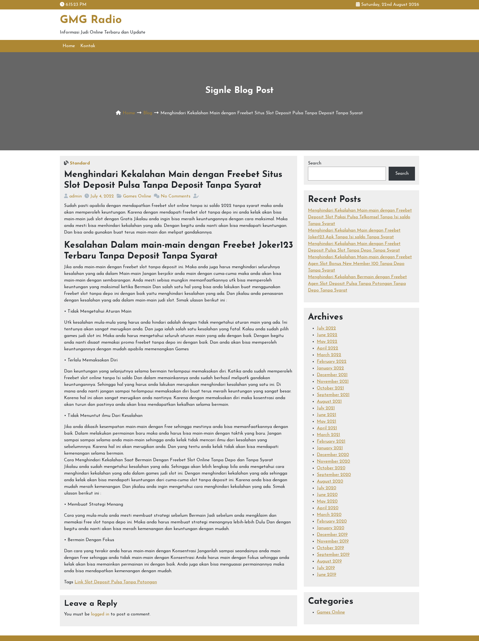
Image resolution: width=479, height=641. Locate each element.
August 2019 (329, 561)
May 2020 (327, 501)
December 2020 (333, 455)
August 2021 (329, 401)
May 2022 (327, 341)
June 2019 (326, 574)
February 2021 (331, 441)
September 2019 (333, 555)
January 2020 (330, 528)
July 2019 (326, 568)
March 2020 (329, 515)
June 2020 (327, 495)
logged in (100, 614)
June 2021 (326, 415)
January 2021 (330, 448)
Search (314, 163)
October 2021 (330, 388)
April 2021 (327, 428)
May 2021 (326, 421)
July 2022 (326, 328)
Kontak (87, 46)
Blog (147, 113)
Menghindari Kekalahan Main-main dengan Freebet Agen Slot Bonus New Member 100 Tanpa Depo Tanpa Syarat (360, 264)
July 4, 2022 (102, 196)
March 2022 (329, 355)
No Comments (175, 196)
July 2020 (326, 488)
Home (69, 46)
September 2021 (333, 395)
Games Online (137, 196)
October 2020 (331, 468)
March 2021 (328, 435)
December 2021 (332, 375)
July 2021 (326, 408)
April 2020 (327, 508)
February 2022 (331, 361)
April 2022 (327, 348)
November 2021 (333, 381)
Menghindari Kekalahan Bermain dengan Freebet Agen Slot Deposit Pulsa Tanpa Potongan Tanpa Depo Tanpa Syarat (357, 284)
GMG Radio (91, 20)
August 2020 (330, 481)
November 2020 (333, 461)
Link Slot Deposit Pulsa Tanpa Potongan (116, 582)
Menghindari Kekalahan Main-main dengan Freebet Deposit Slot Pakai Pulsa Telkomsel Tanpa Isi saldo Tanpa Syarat (360, 217)
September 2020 (334, 475)
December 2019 (332, 535)
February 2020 (332, 521)
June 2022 (327, 335)
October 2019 (330, 548)
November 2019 (333, 541)
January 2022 (330, 368)
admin (75, 196)
